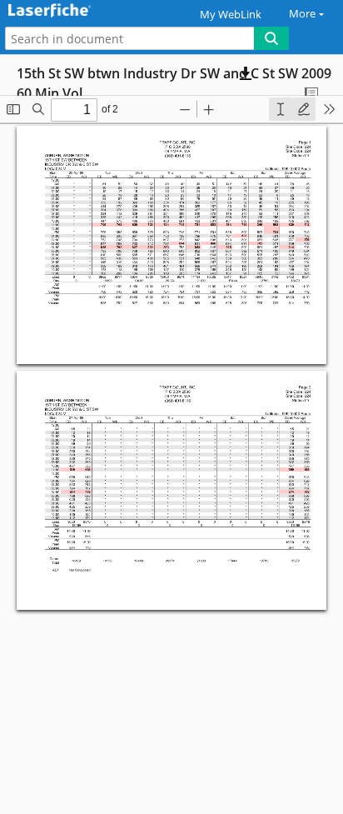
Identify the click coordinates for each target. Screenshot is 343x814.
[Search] (271, 38)
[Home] (70, 11)
